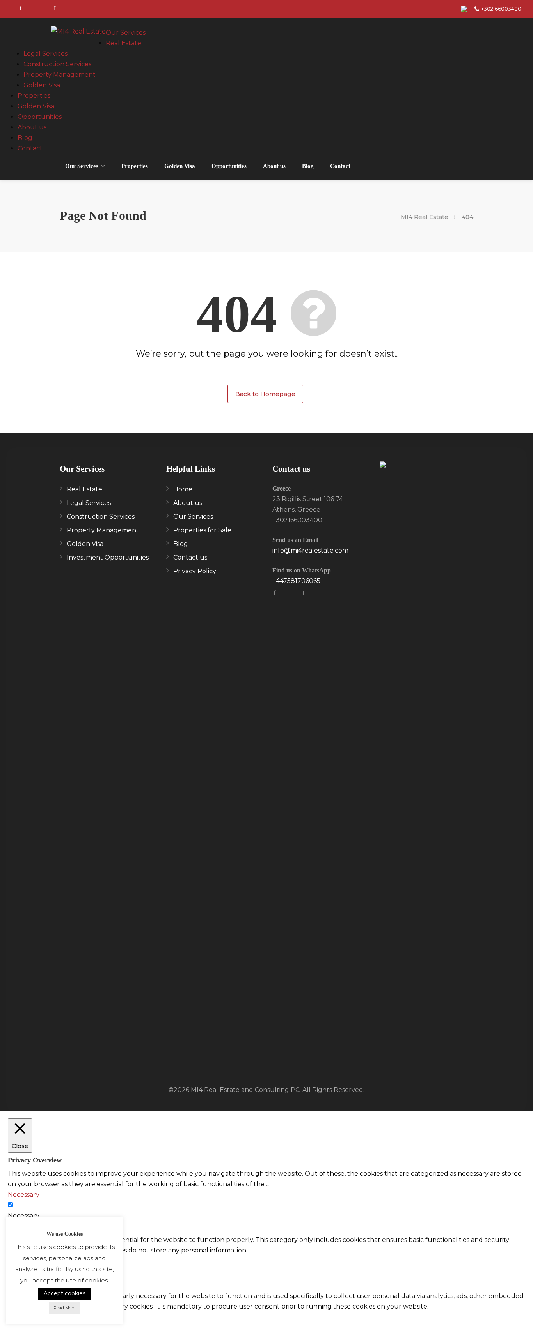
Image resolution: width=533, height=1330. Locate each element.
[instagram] (38, 9)
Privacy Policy (194, 571)
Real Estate (123, 43)
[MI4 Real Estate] (78, 33)
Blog (25, 137)
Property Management (59, 74)
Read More (64, 1308)
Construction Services (57, 64)
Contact (30, 148)
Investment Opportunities (108, 557)
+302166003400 (501, 8)
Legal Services (45, 53)
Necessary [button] (23, 1194)
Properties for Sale (202, 530)
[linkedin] (55, 9)
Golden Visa (41, 85)
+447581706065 (296, 581)
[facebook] (20, 9)
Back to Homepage (265, 393)
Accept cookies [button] (64, 1293)
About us (32, 127)
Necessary (23, 1215)
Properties (34, 95)
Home (182, 489)
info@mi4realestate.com (310, 550)
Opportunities (40, 116)
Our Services (126, 32)
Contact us (190, 557)
